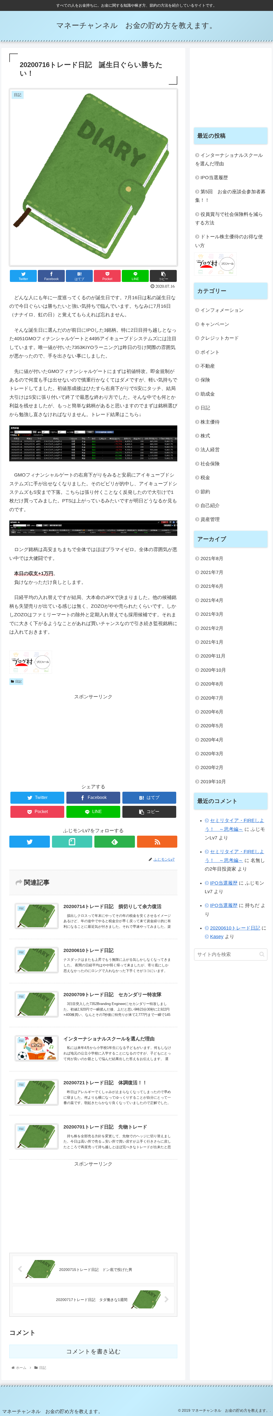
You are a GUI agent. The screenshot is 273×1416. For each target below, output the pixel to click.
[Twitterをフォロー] (29, 842)
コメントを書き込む (93, 1351)
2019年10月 (213, 781)
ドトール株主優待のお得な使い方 (229, 241)
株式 (205, 435)
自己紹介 (210, 505)
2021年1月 (211, 642)
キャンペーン (214, 324)
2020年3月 (211, 753)
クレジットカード (219, 338)
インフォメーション (222, 310)
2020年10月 (213, 670)
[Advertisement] (93, 738)
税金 (205, 477)
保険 (205, 380)
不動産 (207, 366)
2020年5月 (211, 725)
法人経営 (210, 449)
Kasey (216, 936)
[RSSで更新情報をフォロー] (157, 842)
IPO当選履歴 (214, 177)
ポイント (210, 352)
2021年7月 (211, 572)
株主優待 (210, 422)
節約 (205, 491)
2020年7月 (211, 698)
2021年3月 (211, 614)
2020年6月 (211, 712)
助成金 (207, 394)
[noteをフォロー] (72, 842)
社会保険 (210, 463)
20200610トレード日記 (235, 928)
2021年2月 (211, 628)
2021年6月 (211, 586)
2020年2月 (211, 767)
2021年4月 (211, 600)
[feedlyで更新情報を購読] (114, 842)
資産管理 (210, 519)
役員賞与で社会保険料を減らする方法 (229, 218)
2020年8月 (211, 684)
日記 (18, 681)
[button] (262, 954)
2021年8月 (211, 558)
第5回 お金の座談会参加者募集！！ (230, 196)
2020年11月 (213, 656)
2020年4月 (211, 739)
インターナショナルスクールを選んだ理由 (229, 159)
